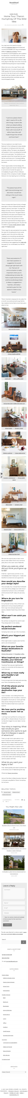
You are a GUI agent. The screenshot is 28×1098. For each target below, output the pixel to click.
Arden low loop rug (19, 403)
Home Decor (6, 1014)
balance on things (11, 51)
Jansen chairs (19, 428)
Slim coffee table (18, 378)
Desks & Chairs (16, 792)
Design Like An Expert (8, 982)
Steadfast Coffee (19, 654)
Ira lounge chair (8, 403)
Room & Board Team (13, 25)
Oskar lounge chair (14, 554)
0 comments (7, 799)
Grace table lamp (20, 453)
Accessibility (14, 1095)
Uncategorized (6, 1059)
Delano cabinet (7, 453)
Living (4, 1018)
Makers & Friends (7, 1046)
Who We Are (6, 1055)
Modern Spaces (6, 994)
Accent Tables (7, 792)
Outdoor (5, 1027)
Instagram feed (11, 47)
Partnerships (6, 990)
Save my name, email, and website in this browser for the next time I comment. (13, 919)
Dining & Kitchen (7, 1010)
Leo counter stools (14, 329)
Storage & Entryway (8, 1035)
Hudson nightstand (9, 478)
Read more (14, 816)
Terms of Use (14, 1093)
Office (4, 1022)
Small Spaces (6, 1031)
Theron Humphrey (12, 773)
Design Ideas (5, 975)
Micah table (8, 428)
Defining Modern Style (9, 978)
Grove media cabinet (15, 224)
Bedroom (5, 1002)
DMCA (21, 1093)
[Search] (23, 942)
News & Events (7, 1051)
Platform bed (11, 226)
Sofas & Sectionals (7, 794)
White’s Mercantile (6, 654)
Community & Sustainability (10, 1042)
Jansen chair (18, 504)
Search (4, 939)
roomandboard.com (12, 961)
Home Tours (14, 14)
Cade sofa (23, 242)
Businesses (6, 1006)
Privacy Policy (14, 1091)
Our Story (4, 1039)
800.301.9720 (5, 958)
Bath (4, 997)
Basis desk (9, 504)
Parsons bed (7, 529)
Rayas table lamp (19, 529)
